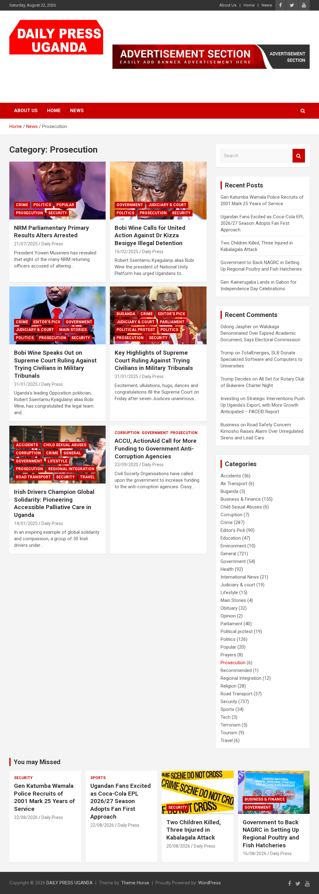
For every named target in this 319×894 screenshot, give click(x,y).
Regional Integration (71, 469)
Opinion (228, 616)
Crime (22, 205)
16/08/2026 (254, 853)
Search (299, 156)
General (72, 453)
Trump (227, 353)
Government (130, 205)
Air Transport (234, 483)
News (267, 5)
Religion (228, 686)
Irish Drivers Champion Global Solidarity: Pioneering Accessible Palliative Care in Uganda (54, 503)
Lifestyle (57, 461)
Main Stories (73, 330)
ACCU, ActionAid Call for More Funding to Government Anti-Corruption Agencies (156, 448)
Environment (233, 546)
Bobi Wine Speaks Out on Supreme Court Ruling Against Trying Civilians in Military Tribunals (55, 364)
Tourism (229, 733)
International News (240, 577)
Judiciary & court (167, 205)
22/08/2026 (26, 817)
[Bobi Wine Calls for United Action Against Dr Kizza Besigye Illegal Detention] (158, 191)
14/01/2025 (26, 523)
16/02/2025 (126, 251)
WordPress (209, 883)
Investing (230, 398)
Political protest (136, 330)
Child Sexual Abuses (64, 445)
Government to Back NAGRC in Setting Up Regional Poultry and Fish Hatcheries (271, 834)
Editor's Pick (46, 322)
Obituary (229, 608)
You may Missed (37, 762)
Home (249, 5)
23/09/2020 (126, 464)
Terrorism (230, 725)
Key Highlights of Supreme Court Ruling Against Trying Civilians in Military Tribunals (154, 360)
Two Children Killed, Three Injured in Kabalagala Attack (193, 830)
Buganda (126, 314)
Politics (42, 205)
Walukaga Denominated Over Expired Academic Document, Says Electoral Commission (260, 333)
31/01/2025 (26, 384)
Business (230, 425)
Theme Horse (135, 883)
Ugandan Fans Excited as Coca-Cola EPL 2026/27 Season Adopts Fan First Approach (262, 223)
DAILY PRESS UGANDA (69, 883)
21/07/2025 (26, 243)
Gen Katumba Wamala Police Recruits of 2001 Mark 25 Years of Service (44, 797)
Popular (65, 205)
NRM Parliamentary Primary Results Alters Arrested (51, 231)
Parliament (172, 322)
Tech (226, 717)
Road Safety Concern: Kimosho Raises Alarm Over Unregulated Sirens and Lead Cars (262, 431)
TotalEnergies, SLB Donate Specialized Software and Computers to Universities (261, 359)
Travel (87, 477)
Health (227, 569)
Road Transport (33, 477)
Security (57, 213)
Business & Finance (241, 499)
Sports (227, 709)
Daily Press (52, 243)
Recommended (236, 670)
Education (231, 538)
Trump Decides (236, 379)
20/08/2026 (178, 846)
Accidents (27, 445)
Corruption (28, 453)
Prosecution (29, 213)
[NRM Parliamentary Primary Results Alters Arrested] (57, 191)
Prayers (228, 655)
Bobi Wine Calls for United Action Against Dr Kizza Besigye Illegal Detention (150, 235)
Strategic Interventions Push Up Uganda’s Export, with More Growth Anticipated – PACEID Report (263, 405)
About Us (227, 5)
